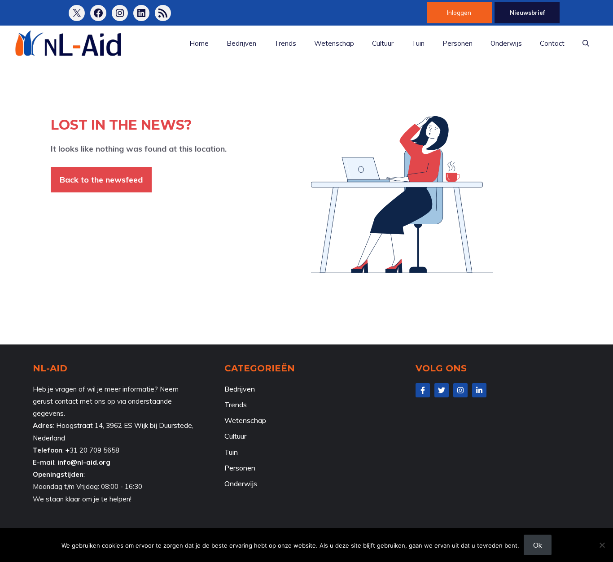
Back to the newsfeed (101, 179)
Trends (285, 43)
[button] (586, 43)
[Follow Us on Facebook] (423, 390)
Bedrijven (241, 43)
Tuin (418, 43)
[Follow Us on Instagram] (460, 390)
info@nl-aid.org (83, 462)
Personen (457, 43)
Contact (552, 43)
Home (199, 43)
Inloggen (459, 12)
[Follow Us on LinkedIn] (479, 390)
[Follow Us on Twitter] (441, 390)
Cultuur (383, 43)
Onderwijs (506, 43)
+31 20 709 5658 (92, 450)
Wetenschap (334, 43)
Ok (537, 544)
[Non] (601, 544)
